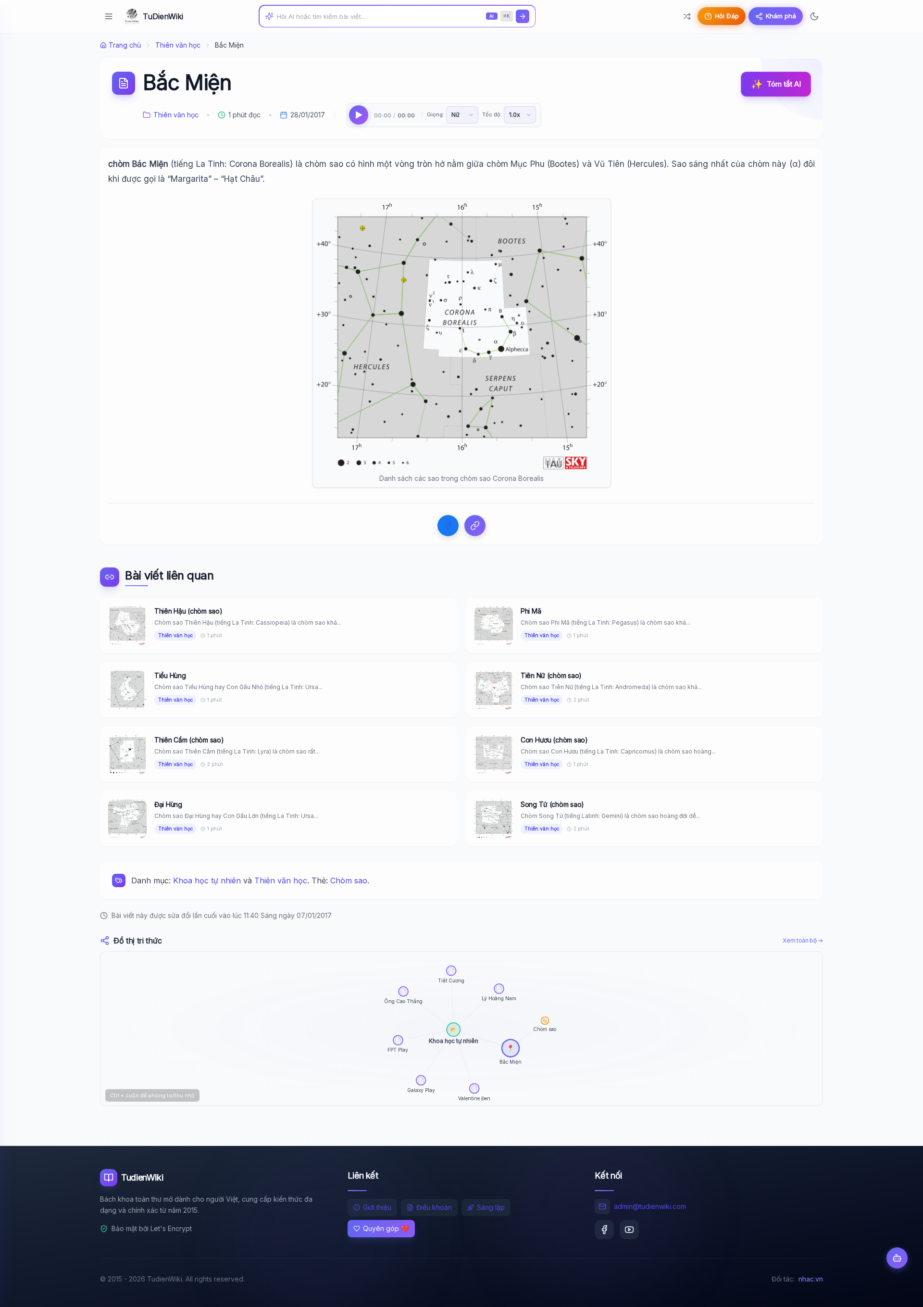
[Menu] (108, 16)
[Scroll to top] (897, 1290)
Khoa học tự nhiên (207, 880)
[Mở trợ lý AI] (897, 1258)
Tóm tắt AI (776, 84)
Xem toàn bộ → (803, 940)
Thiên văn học (177, 45)
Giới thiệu (377, 1207)
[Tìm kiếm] (522, 16)
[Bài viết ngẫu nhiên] (687, 16)
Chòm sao (348, 880)
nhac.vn (810, 1279)
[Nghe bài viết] (358, 115)
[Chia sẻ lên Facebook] (448, 525)
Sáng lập (491, 1207)
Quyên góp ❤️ (386, 1228)
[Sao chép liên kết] (475, 525)
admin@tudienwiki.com (650, 1206)
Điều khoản (434, 1207)
